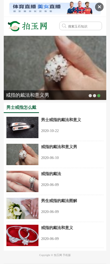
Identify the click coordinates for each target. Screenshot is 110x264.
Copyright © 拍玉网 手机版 (55, 255)
